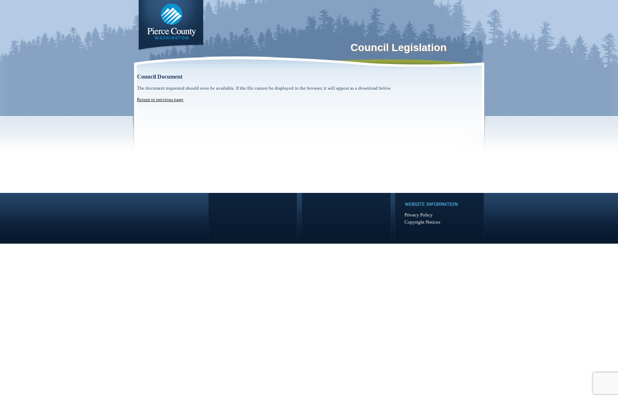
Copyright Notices (422, 222)
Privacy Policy (418, 215)
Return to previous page (160, 99)
